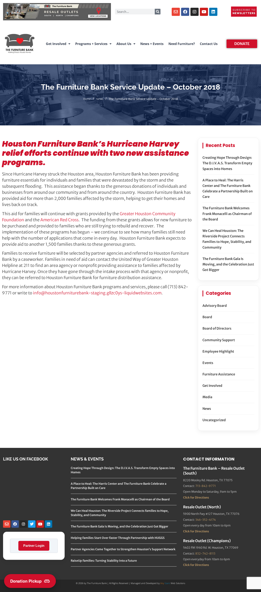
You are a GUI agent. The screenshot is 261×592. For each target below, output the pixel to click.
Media (207, 397)
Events (207, 363)
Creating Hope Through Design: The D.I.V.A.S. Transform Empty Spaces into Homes (227, 163)
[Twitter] (31, 524)
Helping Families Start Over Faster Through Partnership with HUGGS (118, 538)
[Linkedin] (213, 12)
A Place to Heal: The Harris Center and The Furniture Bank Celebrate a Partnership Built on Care (227, 188)
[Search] (157, 11)
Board (207, 317)
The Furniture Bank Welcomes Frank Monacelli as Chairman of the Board (227, 213)
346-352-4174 (205, 520)
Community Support (218, 340)
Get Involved (56, 44)
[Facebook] (185, 12)
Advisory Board (214, 306)
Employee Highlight (218, 351)
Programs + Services (91, 44)
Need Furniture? (181, 44)
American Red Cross (59, 219)
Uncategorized (214, 420)
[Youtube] (204, 12)
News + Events (152, 44)
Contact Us (209, 44)
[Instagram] (194, 12)
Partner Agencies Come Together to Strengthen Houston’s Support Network (123, 549)
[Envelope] (176, 12)
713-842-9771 (205, 486)
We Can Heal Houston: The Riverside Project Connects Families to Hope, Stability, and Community (226, 239)
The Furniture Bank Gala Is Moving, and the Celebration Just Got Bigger (228, 264)
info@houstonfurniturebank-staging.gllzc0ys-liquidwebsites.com (97, 292)
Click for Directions (196, 497)
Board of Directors (216, 328)
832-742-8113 (205, 553)
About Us (123, 44)
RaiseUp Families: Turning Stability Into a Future (104, 560)
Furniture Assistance (218, 374)
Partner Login (33, 545)
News (99, 99)
